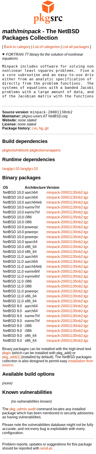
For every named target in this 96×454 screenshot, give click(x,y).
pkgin (6, 353)
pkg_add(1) (11, 357)
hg (41, 128)
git (46, 128)
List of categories (46, 47)
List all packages (76, 47)
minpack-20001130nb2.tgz (67, 192)
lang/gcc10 (11, 169)
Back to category (17, 47)
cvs (34, 128)
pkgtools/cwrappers (45, 150)
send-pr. (46, 448)
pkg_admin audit (22, 409)
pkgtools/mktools (15, 150)
